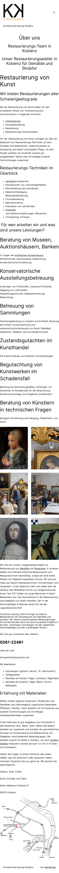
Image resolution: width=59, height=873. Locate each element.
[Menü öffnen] (54, 12)
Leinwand (10, 181)
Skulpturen (40, 568)
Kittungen (10, 209)
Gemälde (25, 568)
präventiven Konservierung (29, 255)
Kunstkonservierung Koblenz (18, 25)
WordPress (50, 867)
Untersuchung (12, 121)
